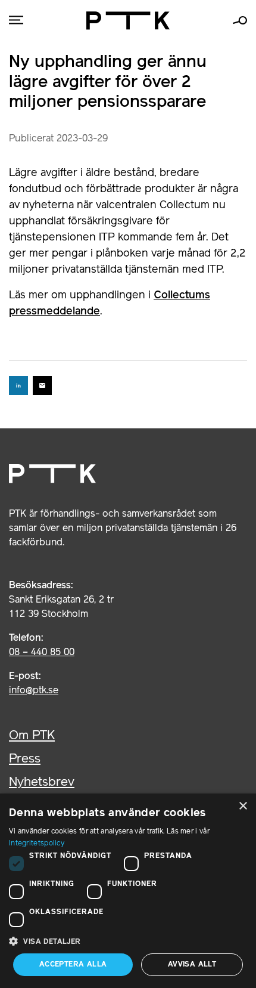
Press (24, 759)
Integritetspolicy (36, 843)
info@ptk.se (33, 691)
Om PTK (32, 736)
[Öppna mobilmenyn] (16, 20)
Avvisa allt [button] (192, 964)
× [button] (242, 806)
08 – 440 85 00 (41, 653)
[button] (128, 941)
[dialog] (128, 891)
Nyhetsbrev (41, 782)
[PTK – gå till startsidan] (128, 20)
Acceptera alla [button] (73, 964)
